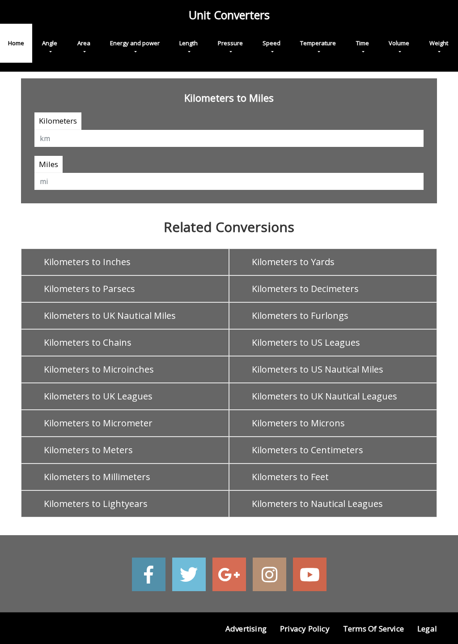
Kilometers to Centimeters (307, 450)
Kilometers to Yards (293, 262)
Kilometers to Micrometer (98, 423)
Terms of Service (373, 628)
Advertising (246, 628)
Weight (438, 43)
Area (83, 43)
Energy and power (135, 43)
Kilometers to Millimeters (97, 477)
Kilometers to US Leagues (306, 342)
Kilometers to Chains (87, 342)
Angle (49, 43)
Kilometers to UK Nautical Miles (110, 315)
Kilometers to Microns (298, 423)
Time (362, 43)
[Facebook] (148, 574)
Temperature (318, 43)
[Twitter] (189, 574)
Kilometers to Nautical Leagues (317, 504)
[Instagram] (269, 574)
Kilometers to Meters (88, 450)
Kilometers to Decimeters (305, 289)
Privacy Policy (305, 628)
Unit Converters (229, 14)
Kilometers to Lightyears (96, 504)
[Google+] (229, 574)
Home (16, 43)
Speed (271, 43)
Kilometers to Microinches (99, 369)
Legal (427, 628)
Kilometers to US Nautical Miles (317, 369)
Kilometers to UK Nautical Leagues (324, 396)
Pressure (230, 43)
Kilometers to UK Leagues (98, 396)
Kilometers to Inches (87, 262)
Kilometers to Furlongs (300, 315)
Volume (399, 43)
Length (188, 43)
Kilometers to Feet (290, 477)
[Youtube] (310, 574)
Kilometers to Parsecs (89, 289)
